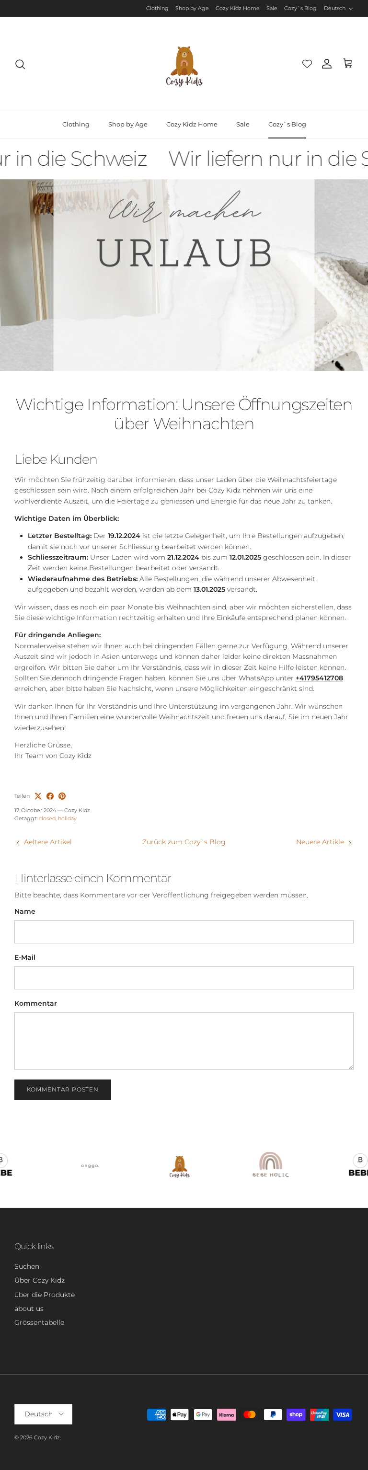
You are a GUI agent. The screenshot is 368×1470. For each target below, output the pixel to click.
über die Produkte (44, 1294)
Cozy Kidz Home (238, 8)
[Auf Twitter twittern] (38, 796)
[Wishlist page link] (307, 64)
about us (29, 1308)
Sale (271, 8)
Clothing (157, 8)
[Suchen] (20, 64)
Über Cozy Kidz (39, 1280)
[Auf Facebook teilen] (50, 796)
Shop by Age (192, 8)
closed (47, 818)
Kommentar (35, 1003)
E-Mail (24, 957)
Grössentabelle (39, 1322)
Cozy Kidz (47, 1437)
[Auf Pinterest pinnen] (62, 796)
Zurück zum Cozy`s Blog (184, 842)
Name (24, 911)
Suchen (26, 1266)
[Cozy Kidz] (184, 64)
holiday (67, 818)
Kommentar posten (63, 1089)
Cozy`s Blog (300, 8)
